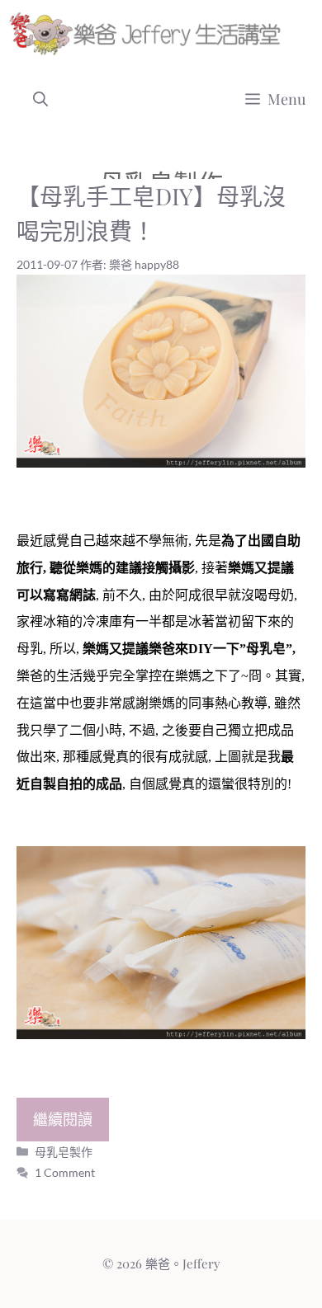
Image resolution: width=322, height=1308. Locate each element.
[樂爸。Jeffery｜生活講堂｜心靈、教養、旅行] (148, 33)
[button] (40, 99)
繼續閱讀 (62, 1119)
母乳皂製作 (63, 1152)
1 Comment (65, 1172)
